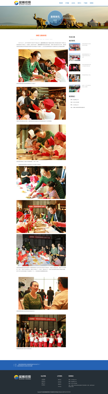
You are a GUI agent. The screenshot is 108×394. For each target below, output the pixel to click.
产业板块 (85, 2)
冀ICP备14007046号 (67, 392)
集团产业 (43, 383)
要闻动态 (59, 379)
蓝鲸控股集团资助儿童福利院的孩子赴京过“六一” (29, 364)
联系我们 (91, 2)
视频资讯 (59, 384)
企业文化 (73, 2)
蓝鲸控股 (43, 42)
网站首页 (61, 2)
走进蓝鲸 (43, 379)
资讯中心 (79, 2)
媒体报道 (59, 381)
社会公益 (72, 37)
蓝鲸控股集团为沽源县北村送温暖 (24, 365)
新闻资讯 (43, 381)
